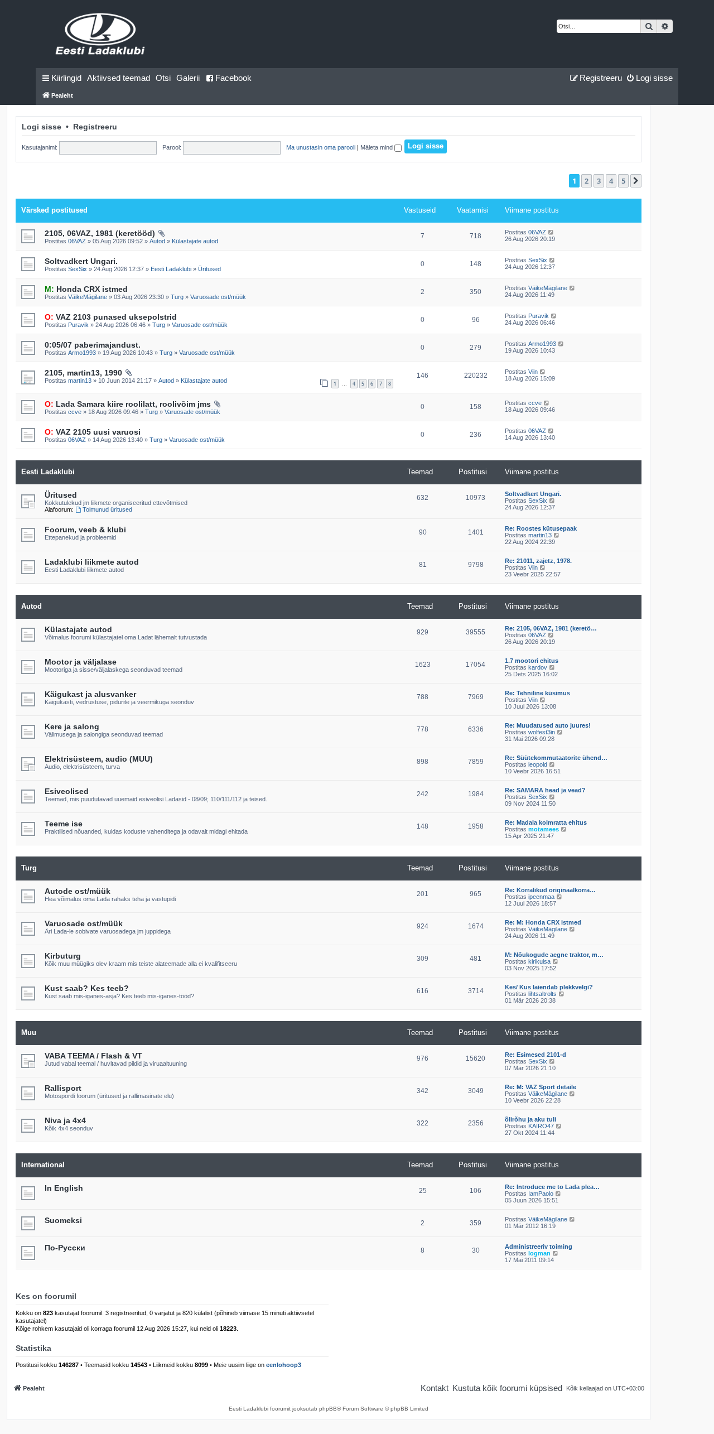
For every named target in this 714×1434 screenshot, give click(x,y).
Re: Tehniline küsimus (537, 693)
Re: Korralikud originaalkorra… (550, 890)
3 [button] (599, 181)
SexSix (77, 269)
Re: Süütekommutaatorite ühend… (556, 757)
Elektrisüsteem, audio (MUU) (99, 758)
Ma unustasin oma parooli (320, 147)
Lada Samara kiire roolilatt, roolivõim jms (128, 404)
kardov (537, 667)
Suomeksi (63, 1220)
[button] (635, 180)
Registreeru (95, 126)
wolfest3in (541, 732)
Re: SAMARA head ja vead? (545, 790)
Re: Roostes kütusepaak (541, 528)
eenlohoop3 (283, 1364)
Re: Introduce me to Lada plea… (552, 1186)
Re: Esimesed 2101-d (535, 1054)
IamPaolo (540, 1193)
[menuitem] (118, 78)
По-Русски (65, 1247)
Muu (28, 1032)
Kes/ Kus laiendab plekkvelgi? (549, 987)
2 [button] (586, 181)
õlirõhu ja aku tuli (530, 1119)
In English (64, 1187)
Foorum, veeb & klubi (85, 529)
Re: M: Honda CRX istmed (543, 922)
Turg (177, 296)
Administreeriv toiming (538, 1246)
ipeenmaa (541, 896)
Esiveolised (67, 791)
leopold (537, 764)
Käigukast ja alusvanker (90, 694)
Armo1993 (82, 352)
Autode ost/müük (77, 891)
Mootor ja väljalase (81, 661)
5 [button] (623, 181)
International (43, 1165)
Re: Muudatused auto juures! (548, 725)
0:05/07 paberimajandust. (93, 344)
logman (539, 1253)
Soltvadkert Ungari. (81, 261)
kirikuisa (539, 961)
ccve (74, 411)
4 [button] (611, 181)
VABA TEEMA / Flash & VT (93, 1055)
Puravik (78, 324)
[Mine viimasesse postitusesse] (551, 232)
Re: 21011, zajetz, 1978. (538, 560)
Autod (157, 241)
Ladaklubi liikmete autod (92, 561)
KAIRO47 (541, 1126)
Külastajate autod (195, 241)
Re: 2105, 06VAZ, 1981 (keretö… (551, 628)
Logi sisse (41, 126)
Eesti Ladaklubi (171, 269)
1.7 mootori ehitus (531, 660)
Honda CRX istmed (86, 289)
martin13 (79, 380)
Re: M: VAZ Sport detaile (540, 1087)
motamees (543, 829)
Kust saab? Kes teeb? (87, 988)
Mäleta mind (377, 147)
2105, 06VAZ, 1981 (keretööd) (100, 233)
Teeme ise (64, 823)
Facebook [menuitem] (233, 78)
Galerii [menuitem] (188, 78)
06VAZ (77, 241)
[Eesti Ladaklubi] (100, 34)
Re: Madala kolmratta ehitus (546, 822)
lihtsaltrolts (542, 993)
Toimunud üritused (107, 509)
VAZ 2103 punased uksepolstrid (111, 316)
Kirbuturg (63, 955)
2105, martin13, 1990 (83, 372)
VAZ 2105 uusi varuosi (93, 431)
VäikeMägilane (87, 296)
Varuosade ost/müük (218, 296)
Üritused (209, 269)
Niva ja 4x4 (65, 1120)
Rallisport (63, 1088)
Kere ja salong (72, 726)
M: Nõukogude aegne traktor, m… (554, 954)
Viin (533, 371)
